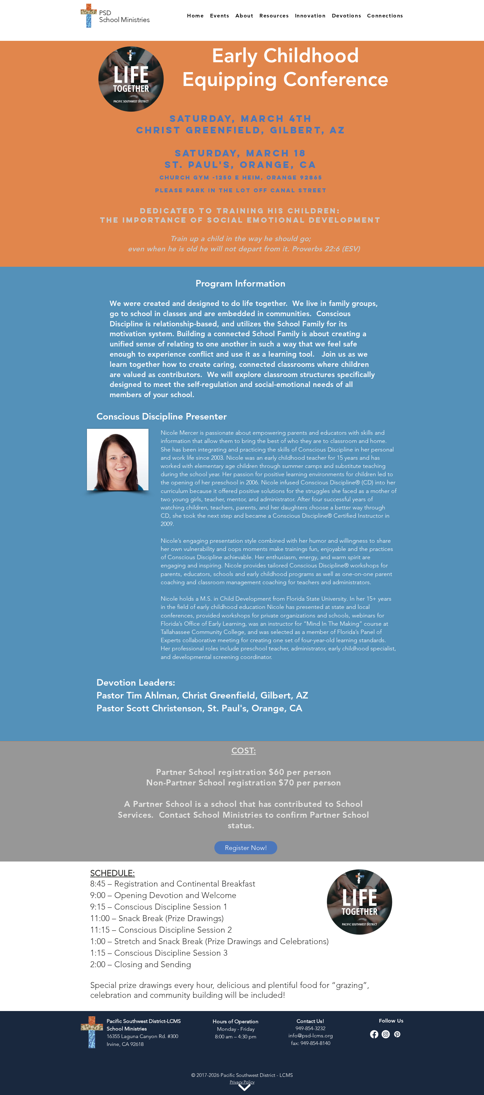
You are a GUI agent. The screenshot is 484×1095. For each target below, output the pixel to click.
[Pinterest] (397, 1034)
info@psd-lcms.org (310, 1035)
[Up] (8, 8)
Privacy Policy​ (242, 1082)
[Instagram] (386, 1034)
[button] (241, 16)
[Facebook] (374, 1034)
